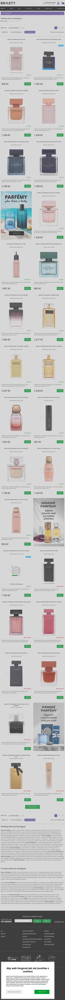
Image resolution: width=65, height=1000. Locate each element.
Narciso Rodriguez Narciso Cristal (48, 193)
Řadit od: (4, 28)
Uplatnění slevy (26, 944)
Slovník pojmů (26, 947)
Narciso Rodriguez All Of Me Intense (16, 397)
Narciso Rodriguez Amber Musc (48, 295)
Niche (11, 8)
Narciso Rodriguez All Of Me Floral (49, 448)
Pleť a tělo (29, 8)
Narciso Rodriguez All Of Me (16, 244)
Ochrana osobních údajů (29, 933)
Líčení (38, 8)
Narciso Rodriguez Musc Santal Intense (49, 346)
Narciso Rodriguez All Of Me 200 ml (16, 499)
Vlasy (19, 8)
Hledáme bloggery (49, 933)
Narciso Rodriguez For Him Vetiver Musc (49, 244)
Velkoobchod (61, 8)
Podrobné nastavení (14, 992)
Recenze (3, 936)
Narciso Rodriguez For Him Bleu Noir (48, 39)
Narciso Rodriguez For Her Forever (16, 295)
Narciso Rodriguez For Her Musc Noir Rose (16, 602)
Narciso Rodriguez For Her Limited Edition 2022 (16, 756)
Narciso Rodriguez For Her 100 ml (49, 397)
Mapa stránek (48, 941)
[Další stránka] (62, 27)
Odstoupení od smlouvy (29, 941)
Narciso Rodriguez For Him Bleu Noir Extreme (16, 704)
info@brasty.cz (59, 922)
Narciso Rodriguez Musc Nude (49, 90)
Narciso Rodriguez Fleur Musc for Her (49, 602)
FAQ (2, 931)
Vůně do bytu (48, 8)
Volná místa (47, 939)
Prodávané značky (49, 944)
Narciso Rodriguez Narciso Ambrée (16, 90)
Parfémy (2, 8)
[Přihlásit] (58, 3)
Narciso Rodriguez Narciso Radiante (16, 448)
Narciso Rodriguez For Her (16, 39)
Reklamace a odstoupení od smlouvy (32, 939)
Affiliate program (49, 936)
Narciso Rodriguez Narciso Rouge (48, 653)
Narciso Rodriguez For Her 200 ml (16, 653)
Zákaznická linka (6, 921)
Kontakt (3, 933)
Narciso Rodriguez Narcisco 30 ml (48, 755)
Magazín (46, 931)
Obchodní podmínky (28, 931)
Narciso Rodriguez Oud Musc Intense (16, 346)
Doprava (24, 936)
